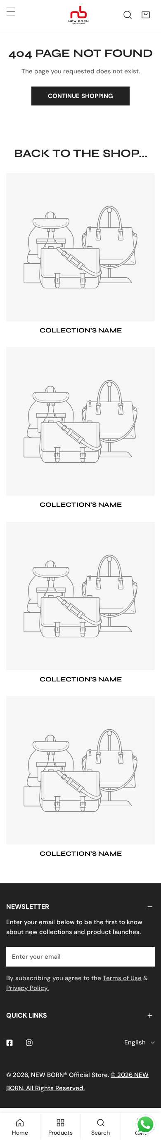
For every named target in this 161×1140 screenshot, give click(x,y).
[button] (146, 15)
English (135, 1042)
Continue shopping (80, 96)
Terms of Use (122, 978)
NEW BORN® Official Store (69, 1075)
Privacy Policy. (27, 988)
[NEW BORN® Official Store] (78, 15)
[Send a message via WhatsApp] (145, 1124)
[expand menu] (11, 11)
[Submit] (144, 956)
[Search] (127, 15)
